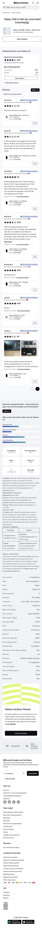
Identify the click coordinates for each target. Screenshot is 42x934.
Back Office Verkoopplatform (12, 815)
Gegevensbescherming (11, 866)
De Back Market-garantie (11, 863)
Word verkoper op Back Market (13, 812)
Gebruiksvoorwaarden (10, 857)
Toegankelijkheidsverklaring (12, 796)
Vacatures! (6, 799)
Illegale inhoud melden (10, 877)
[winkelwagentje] (37, 3)
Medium (6, 898)
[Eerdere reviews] (32, 389)
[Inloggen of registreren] (33, 3)
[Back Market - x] (18, 802)
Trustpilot (6, 892)
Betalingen (6, 818)
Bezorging (6, 821)
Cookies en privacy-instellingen (13, 868)
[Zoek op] (4, 7)
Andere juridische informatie (12, 871)
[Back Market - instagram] (5, 802)
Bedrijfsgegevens (9, 874)
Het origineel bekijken (23, 196)
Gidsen (5, 832)
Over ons (6, 790)
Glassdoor (6, 895)
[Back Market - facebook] (13, 802)
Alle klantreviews (8, 838)
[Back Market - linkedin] (9, 802)
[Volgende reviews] (37, 389)
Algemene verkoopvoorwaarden (13, 860)
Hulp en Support (8, 829)
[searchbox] (23, 7)
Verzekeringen (8, 826)
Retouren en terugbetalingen (12, 823)
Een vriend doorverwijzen (11, 847)
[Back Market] (21, 3)
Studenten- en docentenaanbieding (14, 793)
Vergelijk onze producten (11, 835)
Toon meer (8, 242)
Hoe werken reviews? (12, 82)
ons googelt (11, 724)
